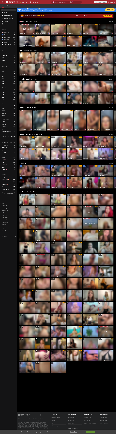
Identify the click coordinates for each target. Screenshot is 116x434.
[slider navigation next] (112, 35)
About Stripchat (5, 201)
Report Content (5, 210)
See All (111, 22)
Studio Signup (5, 222)
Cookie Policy (73, 432)
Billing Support (5, 208)
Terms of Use (5, 217)
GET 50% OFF (107, 15)
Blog (3, 203)
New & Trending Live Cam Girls (30, 134)
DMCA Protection (104, 423)
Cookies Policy (71, 425)
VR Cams (22, 163)
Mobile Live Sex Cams (27, 108)
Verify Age (110, 9)
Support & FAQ (5, 205)
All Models (4, 224)
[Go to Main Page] (12, 2)
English (43, 415)
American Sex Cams (29, 22)
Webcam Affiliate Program (90, 423)
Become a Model (5, 219)
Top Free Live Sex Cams (28, 50)
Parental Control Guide (73, 428)
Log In (111, 2)
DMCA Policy (71, 423)
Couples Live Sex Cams (28, 79)
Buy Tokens (4, 230)
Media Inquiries (5, 212)
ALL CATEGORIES (9, 193)
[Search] (71, 2)
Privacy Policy (5, 215)
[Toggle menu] (2, 2)
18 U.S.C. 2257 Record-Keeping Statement (7, 227)
